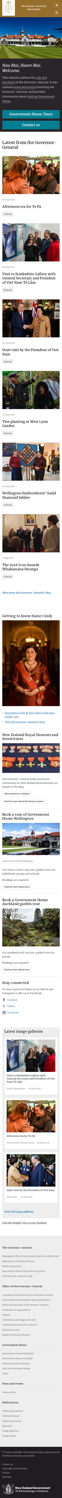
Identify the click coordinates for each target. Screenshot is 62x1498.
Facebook (12, 999)
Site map (6, 1477)
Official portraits (11, 1330)
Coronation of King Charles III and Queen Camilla (27, 1295)
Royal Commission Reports (16, 1334)
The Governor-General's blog (17, 1276)
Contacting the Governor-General (19, 1324)
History (6, 1315)
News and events (12, 1383)
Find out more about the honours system (24, 801)
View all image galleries (19, 1211)
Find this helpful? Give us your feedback (24, 1222)
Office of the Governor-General (22, 1286)
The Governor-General (17, 1247)
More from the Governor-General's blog (26, 592)
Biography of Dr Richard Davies (18, 1261)
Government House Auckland (17, 1358)
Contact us (31, 125)
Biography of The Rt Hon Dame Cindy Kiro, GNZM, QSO (30, 1256)
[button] (57, 13)
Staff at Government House (16, 1368)
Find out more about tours (17, 886)
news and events (25, 87)
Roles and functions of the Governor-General (25, 1305)
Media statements (11, 1266)
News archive (9, 1392)
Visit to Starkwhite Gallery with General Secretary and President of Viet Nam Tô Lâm (29, 278)
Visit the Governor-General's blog (25, 721)
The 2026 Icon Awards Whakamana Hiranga (20, 567)
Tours (5, 1373)
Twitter (11, 1006)
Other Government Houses (16, 1363)
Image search (9, 1436)
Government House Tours (31, 114)
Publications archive (12, 1411)
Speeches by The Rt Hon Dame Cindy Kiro (23, 1271)
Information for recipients (17, 793)
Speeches (7, 1426)
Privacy (6, 1472)
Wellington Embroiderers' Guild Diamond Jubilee (29, 495)
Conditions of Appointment (16, 1310)
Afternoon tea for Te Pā (21, 207)
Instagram (13, 1012)
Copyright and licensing (14, 1468)
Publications (10, 1402)
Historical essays (11, 1416)
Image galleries (10, 1431)
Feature (8, 214)
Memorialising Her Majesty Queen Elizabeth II (26, 1300)
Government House (14, 1344)
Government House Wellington (18, 1353)
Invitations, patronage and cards (19, 1319)
